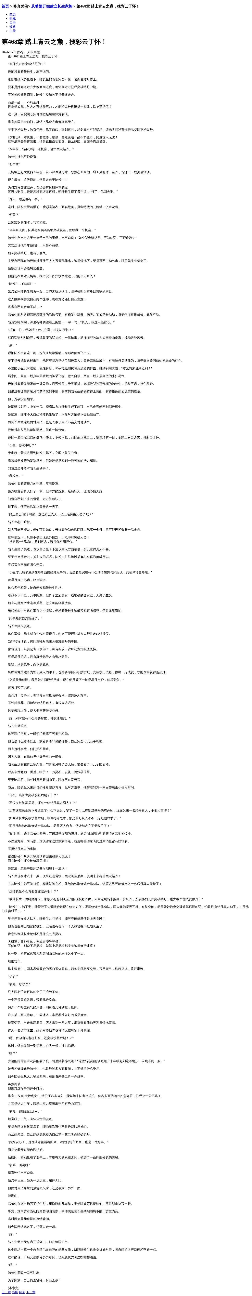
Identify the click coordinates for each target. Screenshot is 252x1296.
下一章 (30, 1292)
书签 (15, 1292)
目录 (22, 1292)
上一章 (6, 1292)
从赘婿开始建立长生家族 (51, 6)
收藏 (12, 18)
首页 (5, 6)
